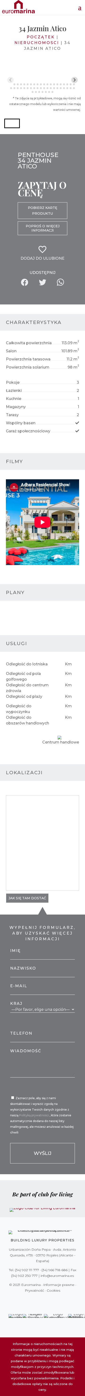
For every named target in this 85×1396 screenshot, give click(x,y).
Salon (11, 351)
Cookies (53, 1290)
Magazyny (16, 407)
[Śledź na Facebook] (26, 1300)
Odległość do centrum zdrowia (27, 688)
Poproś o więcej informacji (43, 228)
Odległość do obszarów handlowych (27, 720)
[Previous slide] (10, 80)
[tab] (11, 84)
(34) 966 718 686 (55, 1270)
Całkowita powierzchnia (29, 343)
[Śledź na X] (32, 1300)
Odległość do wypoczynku (18, 709)
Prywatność (34, 1290)
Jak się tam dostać (27, 898)
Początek (41, 37)
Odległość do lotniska (27, 664)
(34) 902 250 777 (24, 1276)
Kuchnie (13, 398)
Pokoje (13, 382)
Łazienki (14, 390)
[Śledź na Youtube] (52, 1300)
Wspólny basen (20, 423)
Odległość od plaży (24, 696)
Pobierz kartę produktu (42, 211)
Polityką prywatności (34, 1115)
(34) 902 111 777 (27, 1270)
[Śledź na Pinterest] (46, 1300)
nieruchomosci (36, 42)
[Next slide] (74, 80)
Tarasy (12, 415)
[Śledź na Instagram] (39, 1300)
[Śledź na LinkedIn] (59, 1300)
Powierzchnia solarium (27, 367)
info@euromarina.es (57, 1276)
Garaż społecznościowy (28, 431)
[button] (12, 123)
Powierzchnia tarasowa (28, 359)
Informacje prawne (58, 1285)
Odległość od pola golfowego (23, 676)
